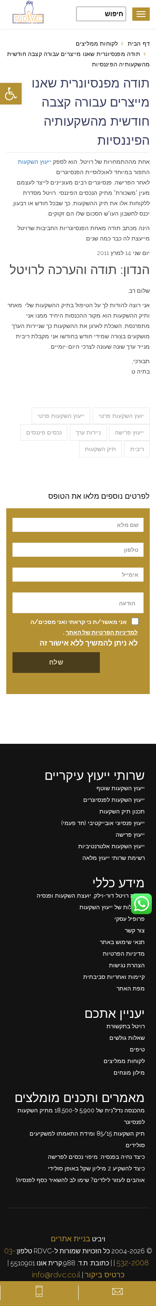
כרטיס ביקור (104, 1274)
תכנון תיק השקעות (122, 811)
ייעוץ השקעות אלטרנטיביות (111, 846)
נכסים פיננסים (44, 432)
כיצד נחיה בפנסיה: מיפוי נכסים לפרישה (96, 1156)
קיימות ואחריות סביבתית (114, 976)
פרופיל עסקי (129, 918)
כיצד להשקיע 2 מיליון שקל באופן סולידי (96, 1168)
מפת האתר (130, 988)
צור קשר (135, 930)
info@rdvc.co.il (56, 1274)
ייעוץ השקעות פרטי (60, 416)
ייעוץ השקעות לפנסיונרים (114, 799)
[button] (11, 93)
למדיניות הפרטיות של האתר (102, 632)
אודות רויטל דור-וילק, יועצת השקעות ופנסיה (91, 895)
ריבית (137, 449)
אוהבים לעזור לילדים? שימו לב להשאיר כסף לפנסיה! (80, 1180)
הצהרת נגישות (127, 965)
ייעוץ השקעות (34, 161)
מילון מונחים (129, 1072)
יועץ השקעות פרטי (121, 416)
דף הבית (139, 43)
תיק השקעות (100, 449)
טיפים (137, 1049)
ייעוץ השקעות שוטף (121, 788)
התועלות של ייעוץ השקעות (112, 907)
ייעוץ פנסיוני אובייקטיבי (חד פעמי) (103, 823)
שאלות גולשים (127, 1037)
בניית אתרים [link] (70, 1238)
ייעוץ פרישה (129, 432)
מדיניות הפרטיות (124, 953)
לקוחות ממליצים (97, 43)
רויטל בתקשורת (125, 1026)
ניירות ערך (88, 432)
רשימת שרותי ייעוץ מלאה (113, 857)
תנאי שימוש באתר (122, 942)
